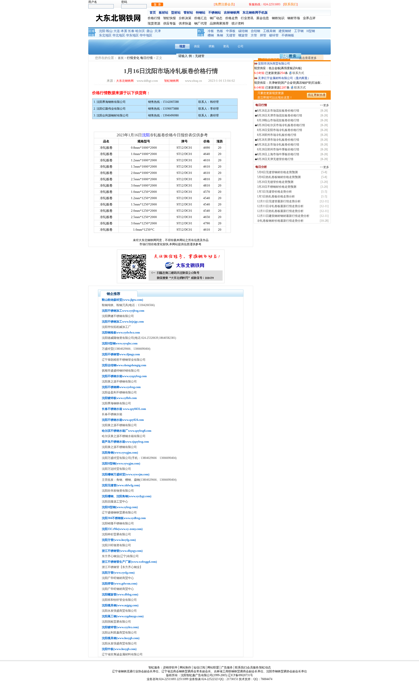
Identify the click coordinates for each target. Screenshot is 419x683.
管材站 (188, 12)
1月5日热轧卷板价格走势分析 (276, 196)
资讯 (226, 46)
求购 (211, 46)
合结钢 (255, 31)
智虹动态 (265, 667)
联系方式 (298, 73)
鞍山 (109, 31)
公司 (240, 46)
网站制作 (185, 667)
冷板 (211, 31)
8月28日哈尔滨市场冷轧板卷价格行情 (281, 125)
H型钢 (310, 31)
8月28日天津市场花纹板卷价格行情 (279, 115)
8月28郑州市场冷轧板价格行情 (276, 135)
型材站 (176, 12)
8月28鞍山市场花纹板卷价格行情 (278, 120)
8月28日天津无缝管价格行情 (275, 159)
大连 (116, 31)
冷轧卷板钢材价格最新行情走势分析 (280, 220)
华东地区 (132, 35)
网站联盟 (213, 667)
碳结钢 (243, 31)
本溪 (124, 31)
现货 (182, 46)
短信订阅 (199, 667)
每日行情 (146, 58)
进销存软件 (170, 667)
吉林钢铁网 (232, 12)
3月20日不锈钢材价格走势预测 (276, 186)
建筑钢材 (285, 31)
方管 (254, 35)
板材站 (163, 12)
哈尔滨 (140, 31)
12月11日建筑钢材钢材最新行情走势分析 (283, 216)
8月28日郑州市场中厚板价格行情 (278, 149)
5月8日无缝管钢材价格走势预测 (277, 172)
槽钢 (211, 35)
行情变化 (133, 58)
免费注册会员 (224, 4)
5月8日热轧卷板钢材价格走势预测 (279, 177)
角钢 (220, 35)
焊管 (263, 35)
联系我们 (290, 4)
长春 (131, 31)
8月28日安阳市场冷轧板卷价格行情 (279, 130)
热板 (220, 31)
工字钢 (299, 31)
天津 (157, 31)
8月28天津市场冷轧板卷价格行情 (278, 139)
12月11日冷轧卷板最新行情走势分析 (280, 206)
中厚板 (230, 31)
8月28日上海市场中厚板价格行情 (278, 154)
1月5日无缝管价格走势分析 (274, 191)
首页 (153, 12)
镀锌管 (274, 35)
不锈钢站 (214, 12)
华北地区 (119, 35)
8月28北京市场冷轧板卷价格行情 (278, 144)
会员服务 (253, 667)
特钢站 (200, 12)
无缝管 (230, 35)
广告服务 (227, 667)
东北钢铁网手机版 (255, 12)
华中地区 (146, 35)
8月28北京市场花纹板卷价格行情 (278, 110)
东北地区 (105, 35)
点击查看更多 (308, 58)
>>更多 (324, 105)
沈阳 (102, 31)
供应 (197, 46)
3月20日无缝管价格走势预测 (275, 182)
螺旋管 (243, 35)
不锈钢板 (288, 35)
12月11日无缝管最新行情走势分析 (279, 201)
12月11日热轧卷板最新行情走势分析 (280, 211)
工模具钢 (269, 31)
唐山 (149, 31)
